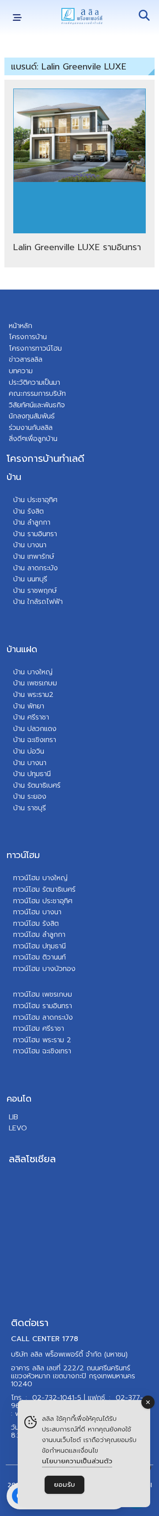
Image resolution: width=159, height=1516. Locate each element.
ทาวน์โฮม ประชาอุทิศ (42, 901)
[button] (17, 18)
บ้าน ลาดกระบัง (35, 568)
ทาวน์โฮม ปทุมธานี (39, 946)
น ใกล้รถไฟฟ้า (42, 601)
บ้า (17, 601)
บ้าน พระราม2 (33, 694)
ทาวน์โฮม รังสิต (36, 923)
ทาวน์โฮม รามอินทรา (42, 1006)
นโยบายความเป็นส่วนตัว (77, 1461)
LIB (13, 1117)
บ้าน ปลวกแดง (35, 728)
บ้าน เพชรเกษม (35, 683)
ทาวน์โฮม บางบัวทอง (44, 968)
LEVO (18, 1128)
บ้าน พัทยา (28, 706)
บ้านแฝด (22, 649)
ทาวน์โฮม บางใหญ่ (40, 878)
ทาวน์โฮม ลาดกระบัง (43, 1017)
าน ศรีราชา (33, 717)
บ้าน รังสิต (28, 511)
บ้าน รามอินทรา (35, 534)
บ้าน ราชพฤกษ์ (35, 590)
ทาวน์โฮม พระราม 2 (42, 1040)
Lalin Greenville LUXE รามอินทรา (77, 247)
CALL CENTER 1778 (44, 1339)
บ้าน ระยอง (29, 796)
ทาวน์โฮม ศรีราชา (38, 1028)
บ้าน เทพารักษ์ (33, 556)
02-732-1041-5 (56, 1397)
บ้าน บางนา (29, 545)
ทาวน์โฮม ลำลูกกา (39, 934)
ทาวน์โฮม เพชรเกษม (42, 994)
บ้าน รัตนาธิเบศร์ (37, 785)
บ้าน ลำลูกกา (31, 522)
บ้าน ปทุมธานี (32, 774)
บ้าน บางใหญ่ (33, 672)
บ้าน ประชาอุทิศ (35, 500)
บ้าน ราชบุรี (29, 808)
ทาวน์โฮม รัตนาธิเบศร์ (44, 889)
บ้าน (14, 476)
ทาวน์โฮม (23, 855)
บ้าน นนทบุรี (30, 579)
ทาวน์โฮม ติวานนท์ (39, 957)
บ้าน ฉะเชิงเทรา (34, 740)
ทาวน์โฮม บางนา (37, 912)
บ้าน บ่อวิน (28, 751)
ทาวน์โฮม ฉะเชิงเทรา (42, 1051)
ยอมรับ (64, 1484)
